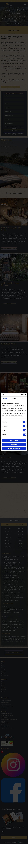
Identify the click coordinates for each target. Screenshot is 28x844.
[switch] (24, 426)
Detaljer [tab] (14, 398)
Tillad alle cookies (14, 440)
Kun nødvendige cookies (14, 448)
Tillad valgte (14, 444)
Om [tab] (23, 398)
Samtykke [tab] (5, 398)
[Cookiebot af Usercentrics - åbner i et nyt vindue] (20, 394)
